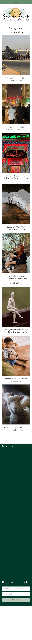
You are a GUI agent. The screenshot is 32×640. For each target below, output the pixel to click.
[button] (16, 2)
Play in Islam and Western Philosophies (16, 379)
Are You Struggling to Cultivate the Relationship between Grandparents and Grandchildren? (16, 279)
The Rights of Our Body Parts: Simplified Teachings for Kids (16, 331)
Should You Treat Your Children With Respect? (16, 228)
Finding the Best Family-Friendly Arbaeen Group (16, 128)
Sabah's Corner (16, 14)
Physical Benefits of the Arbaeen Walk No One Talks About (16, 178)
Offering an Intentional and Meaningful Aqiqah (16, 428)
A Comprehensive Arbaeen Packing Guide (16, 79)
